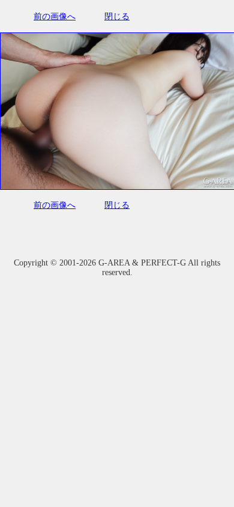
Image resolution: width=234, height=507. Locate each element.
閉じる (117, 16)
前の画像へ (55, 16)
